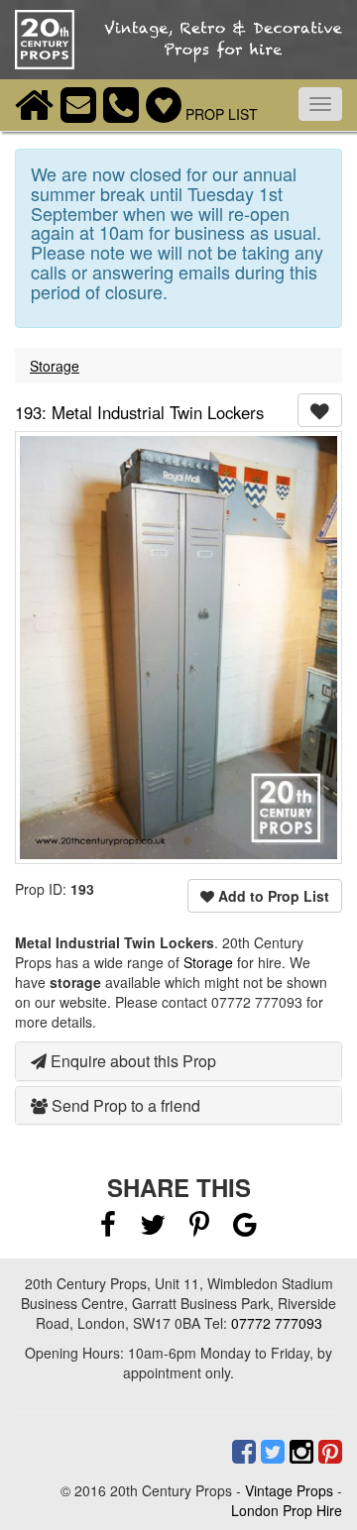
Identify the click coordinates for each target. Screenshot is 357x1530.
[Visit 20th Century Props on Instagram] (299, 1452)
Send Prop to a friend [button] (124, 1105)
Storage (54, 366)
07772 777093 (276, 1323)
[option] (178, 647)
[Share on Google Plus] (245, 1229)
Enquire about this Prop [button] (131, 1060)
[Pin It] (199, 1229)
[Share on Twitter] (155, 1229)
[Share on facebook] (108, 1229)
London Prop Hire (286, 1510)
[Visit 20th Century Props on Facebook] (241, 1452)
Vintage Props (289, 1490)
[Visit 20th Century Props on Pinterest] (327, 1452)
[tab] (178, 1061)
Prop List (219, 114)
